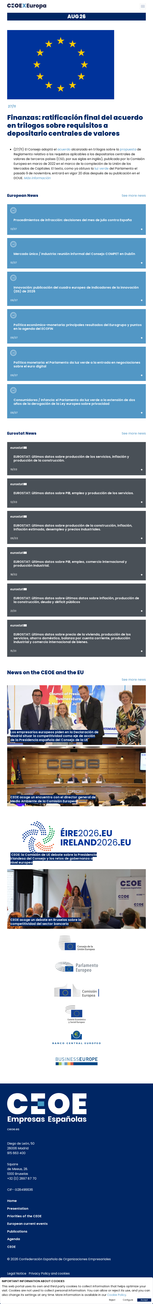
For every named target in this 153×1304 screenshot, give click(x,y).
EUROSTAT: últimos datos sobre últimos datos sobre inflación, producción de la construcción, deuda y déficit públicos (76, 600)
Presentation (17, 1208)
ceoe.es (13, 1129)
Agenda (13, 1239)
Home (12, 1201)
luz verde (101, 168)
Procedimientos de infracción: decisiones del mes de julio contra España (73, 220)
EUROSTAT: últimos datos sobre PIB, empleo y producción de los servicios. (74, 493)
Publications (17, 1231)
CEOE (11, 1246)
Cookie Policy (116, 1295)
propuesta (128, 149)
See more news (134, 195)
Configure (128, 1299)
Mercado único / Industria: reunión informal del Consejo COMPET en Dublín (74, 254)
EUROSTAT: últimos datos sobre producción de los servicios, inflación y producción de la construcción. (71, 458)
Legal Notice (16, 1273)
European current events (27, 1223)
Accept (144, 1299)
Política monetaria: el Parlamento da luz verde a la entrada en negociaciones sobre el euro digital (77, 364)
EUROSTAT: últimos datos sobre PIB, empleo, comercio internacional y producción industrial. (70, 563)
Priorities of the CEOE (24, 1216)
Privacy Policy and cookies (49, 1273)
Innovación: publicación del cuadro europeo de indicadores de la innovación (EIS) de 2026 (76, 289)
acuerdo (64, 149)
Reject (112, 1299)
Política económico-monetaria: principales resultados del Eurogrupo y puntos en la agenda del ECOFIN (78, 327)
